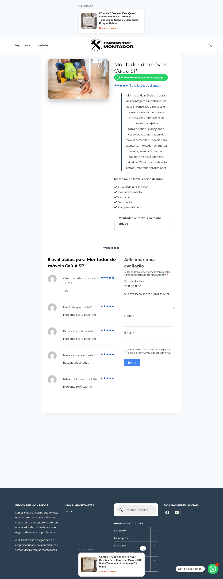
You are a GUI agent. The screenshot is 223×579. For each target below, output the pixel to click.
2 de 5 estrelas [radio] (129, 285)
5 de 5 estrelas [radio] (139, 285)
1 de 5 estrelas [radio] (125, 285)
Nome (129, 316)
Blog (17, 45)
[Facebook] (167, 512)
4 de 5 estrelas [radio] (136, 285)
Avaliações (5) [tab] (111, 247)
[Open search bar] (210, 45)
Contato (42, 45)
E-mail (129, 333)
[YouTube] (177, 512)
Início (28, 45)
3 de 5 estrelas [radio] (132, 285)
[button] (213, 569)
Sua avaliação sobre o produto (149, 294)
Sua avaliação (134, 281)
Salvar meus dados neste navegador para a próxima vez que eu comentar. (149, 351)
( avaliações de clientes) (145, 85)
